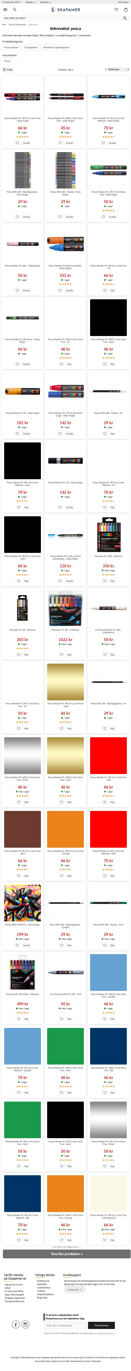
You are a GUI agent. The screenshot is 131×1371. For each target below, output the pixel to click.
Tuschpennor (31, 47)
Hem (4, 24)
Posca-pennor (11, 47)
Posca (7, 60)
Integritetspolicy (45, 1294)
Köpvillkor (42, 1284)
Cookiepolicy (43, 1287)
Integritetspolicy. (106, 1333)
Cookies (41, 1291)
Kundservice (43, 1280)
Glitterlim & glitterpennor (56, 47)
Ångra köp (42, 1297)
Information (123, 2)
